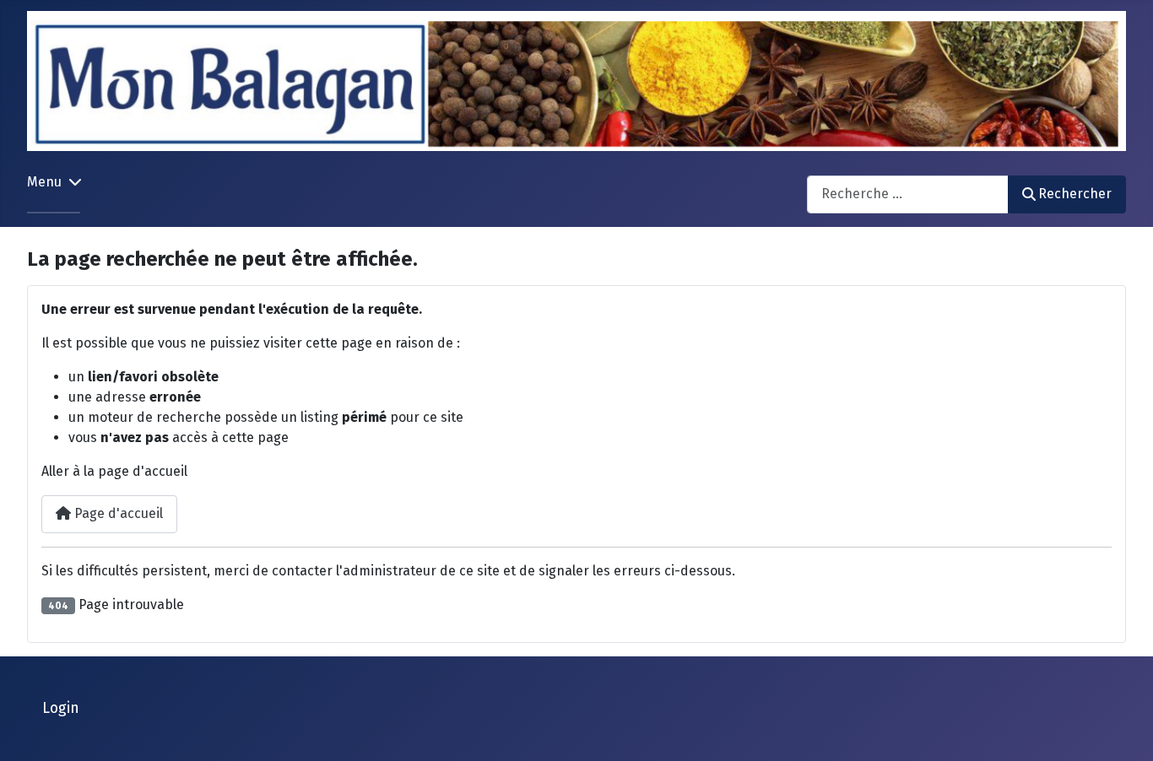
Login (60, 708)
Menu (44, 182)
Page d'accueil (117, 513)
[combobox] (908, 194)
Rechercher (1075, 194)
